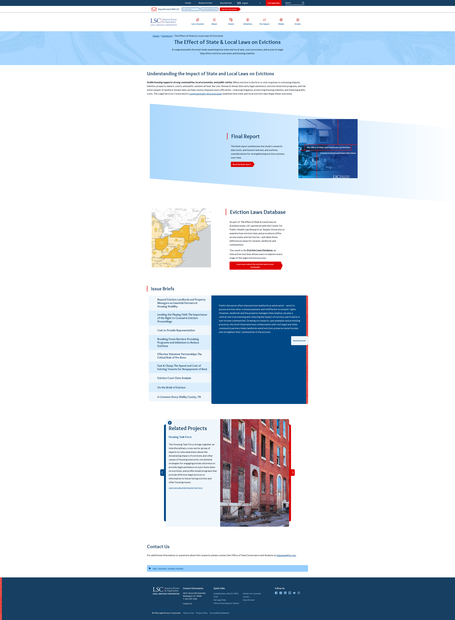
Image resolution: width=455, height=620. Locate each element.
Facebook (276, 593)
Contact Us (187, 603)
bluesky (294, 593)
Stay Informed (226, 3)
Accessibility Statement (219, 613)
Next (293, 472)
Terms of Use (188, 613)
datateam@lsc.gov (286, 555)
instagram (299, 593)
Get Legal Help (220, 600)
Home (156, 35)
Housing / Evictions (175, 568)
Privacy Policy (202, 613)
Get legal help (274, 3)
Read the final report (242, 164)
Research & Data (205, 3)
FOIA (216, 597)
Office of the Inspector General (226, 603)
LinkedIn (285, 593)
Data (155, 568)
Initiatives (166, 35)
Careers (246, 597)
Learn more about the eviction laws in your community (255, 265)
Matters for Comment (252, 593)
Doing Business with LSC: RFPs (226, 593)
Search (303, 2)
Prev (162, 472)
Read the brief (299, 340)
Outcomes (162, 568)
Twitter (281, 593)
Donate (188, 3)
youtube (290, 593)
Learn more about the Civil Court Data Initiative (227, 519)
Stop (170, 423)
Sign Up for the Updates (229, 9)
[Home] (164, 21)
